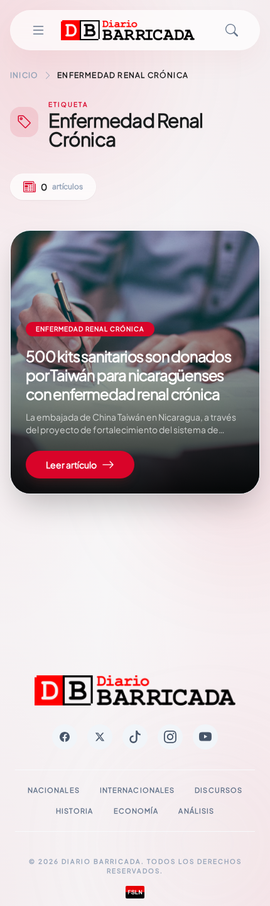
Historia (75, 811)
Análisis (196, 811)
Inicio (24, 75)
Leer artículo (71, 464)
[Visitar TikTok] (135, 736)
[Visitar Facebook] (64, 736)
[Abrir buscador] (231, 30)
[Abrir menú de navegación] (38, 30)
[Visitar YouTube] (205, 736)
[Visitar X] (99, 736)
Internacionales (137, 790)
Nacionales (54, 790)
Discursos (218, 790)
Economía (136, 811)
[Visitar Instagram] (170, 736)
